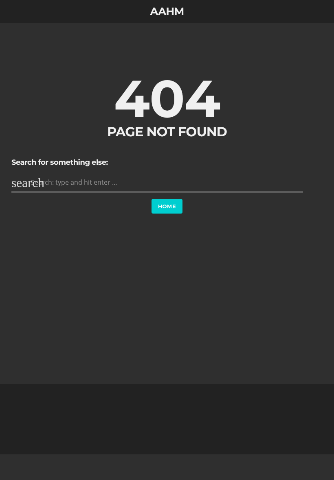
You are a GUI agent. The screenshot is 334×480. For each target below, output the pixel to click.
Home (167, 206)
